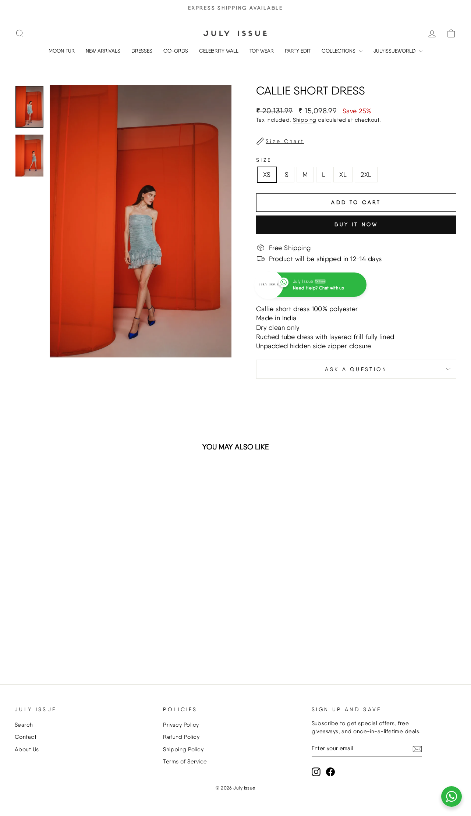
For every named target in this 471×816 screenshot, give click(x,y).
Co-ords (175, 51)
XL (343, 174)
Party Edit (298, 51)
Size (264, 160)
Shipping (304, 119)
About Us (27, 749)
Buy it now (356, 224)
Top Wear (261, 51)
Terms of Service (185, 761)
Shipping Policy (183, 749)
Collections (339, 51)
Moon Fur (62, 51)
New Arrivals (103, 51)
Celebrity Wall (218, 51)
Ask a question (356, 369)
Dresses (141, 51)
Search (24, 724)
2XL (366, 174)
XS (267, 174)
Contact (25, 736)
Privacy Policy (181, 724)
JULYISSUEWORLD (395, 51)
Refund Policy (181, 736)
